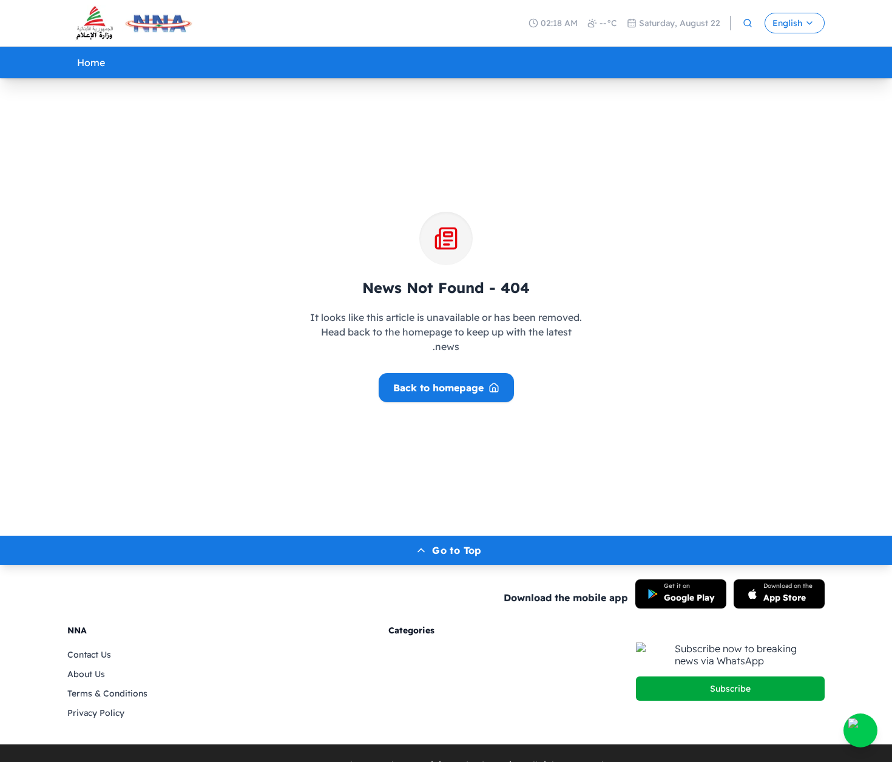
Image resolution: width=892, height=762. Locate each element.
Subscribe (730, 688)
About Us (86, 674)
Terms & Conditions (107, 693)
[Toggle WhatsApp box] (860, 730)
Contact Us (89, 654)
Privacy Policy (95, 712)
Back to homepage (438, 388)
